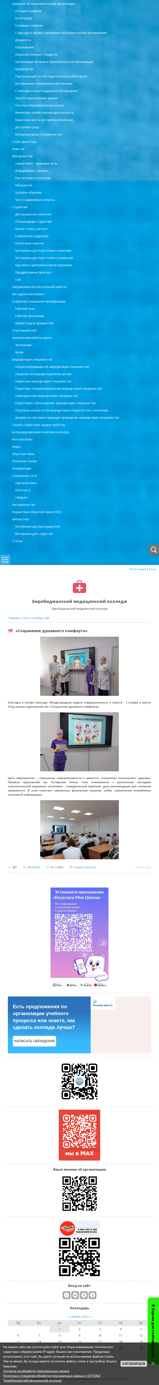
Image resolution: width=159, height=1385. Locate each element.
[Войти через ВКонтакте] (75, 1295)
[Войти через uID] (66, 1295)
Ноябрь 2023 (79, 1317)
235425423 (33, 867)
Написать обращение (34, 1041)
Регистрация (137, 569)
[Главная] (79, 592)
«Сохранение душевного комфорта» (52, 630)
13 (18, 1342)
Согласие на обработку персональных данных (36, 1371)
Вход (152, 569)
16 (79, 1342)
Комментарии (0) (85, 867)
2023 (26, 618)
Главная (13, 618)
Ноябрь (37, 618)
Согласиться (134, 1363)
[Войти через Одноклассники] (92, 1295)
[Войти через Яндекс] (84, 1295)
